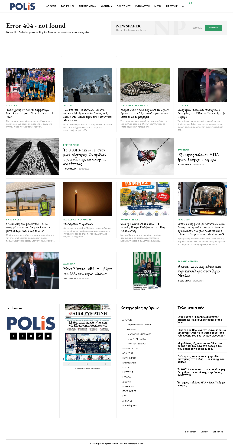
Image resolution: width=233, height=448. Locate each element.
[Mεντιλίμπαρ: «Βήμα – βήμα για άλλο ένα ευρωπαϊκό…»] (32, 271)
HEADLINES (184, 220)
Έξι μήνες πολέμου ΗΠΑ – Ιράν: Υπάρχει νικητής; (200, 157)
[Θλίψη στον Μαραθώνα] (88, 199)
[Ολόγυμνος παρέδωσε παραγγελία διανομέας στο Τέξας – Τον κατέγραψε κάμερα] (202, 85)
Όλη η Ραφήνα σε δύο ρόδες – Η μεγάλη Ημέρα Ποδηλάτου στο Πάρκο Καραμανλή (144, 227)
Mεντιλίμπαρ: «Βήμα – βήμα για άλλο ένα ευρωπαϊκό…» (87, 271)
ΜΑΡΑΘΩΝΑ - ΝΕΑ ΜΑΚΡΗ (134, 106)
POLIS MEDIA (70, 169)
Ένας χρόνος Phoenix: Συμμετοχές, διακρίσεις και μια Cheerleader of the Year (30, 113)
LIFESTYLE (183, 106)
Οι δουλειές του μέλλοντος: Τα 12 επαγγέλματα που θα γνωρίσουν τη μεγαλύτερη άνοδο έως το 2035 (28, 227)
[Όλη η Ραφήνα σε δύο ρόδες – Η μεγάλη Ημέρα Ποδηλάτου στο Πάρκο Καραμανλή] (145, 199)
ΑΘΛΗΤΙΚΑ (11, 106)
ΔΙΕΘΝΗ (67, 106)
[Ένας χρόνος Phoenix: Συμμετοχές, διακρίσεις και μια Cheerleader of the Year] (30, 85)
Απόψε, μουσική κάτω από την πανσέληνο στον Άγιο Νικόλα (199, 271)
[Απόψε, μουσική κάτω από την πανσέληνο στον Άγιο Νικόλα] (147, 271)
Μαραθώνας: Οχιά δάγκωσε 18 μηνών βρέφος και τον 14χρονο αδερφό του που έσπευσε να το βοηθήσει (144, 113)
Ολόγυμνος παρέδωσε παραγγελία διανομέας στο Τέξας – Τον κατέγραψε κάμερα (201, 113)
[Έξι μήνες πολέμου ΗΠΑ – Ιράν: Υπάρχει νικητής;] (147, 156)
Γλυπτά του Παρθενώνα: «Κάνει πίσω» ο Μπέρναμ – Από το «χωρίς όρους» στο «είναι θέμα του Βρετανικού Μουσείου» (87, 115)
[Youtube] (48, 336)
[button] (191, 3)
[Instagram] (22, 336)
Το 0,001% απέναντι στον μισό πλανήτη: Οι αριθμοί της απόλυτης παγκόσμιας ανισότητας (84, 156)
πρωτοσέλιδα (82, 368)
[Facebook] (13, 336)
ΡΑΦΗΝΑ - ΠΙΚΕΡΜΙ (130, 220)
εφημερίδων (95, 368)
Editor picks (71, 145)
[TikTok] (39, 336)
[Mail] (30, 336)
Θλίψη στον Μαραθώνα (78, 224)
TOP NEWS (184, 150)
